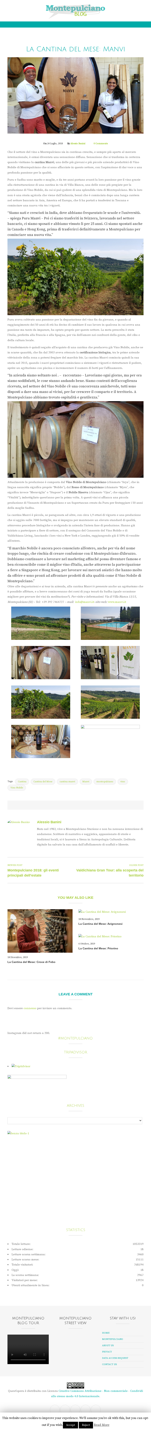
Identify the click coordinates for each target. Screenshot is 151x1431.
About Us (108, 1345)
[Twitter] (14, 6)
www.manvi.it (117, 602)
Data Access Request (115, 1358)
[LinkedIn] (94, 805)
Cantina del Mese (42, 781)
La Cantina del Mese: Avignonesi (100, 923)
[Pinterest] (75, 805)
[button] (142, 6)
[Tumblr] (29, 6)
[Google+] (85, 805)
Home (106, 1332)
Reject (86, 1425)
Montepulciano (112, 1339)
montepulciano (104, 781)
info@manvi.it (84, 602)
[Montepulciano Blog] (75, 11)
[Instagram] (19, 6)
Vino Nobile (80, 41)
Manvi (85, 781)
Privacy (107, 1351)
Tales (66, 41)
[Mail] (24, 6)
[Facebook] (9, 6)
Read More (101, 1425)
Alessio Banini (77, 143)
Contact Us (109, 1364)
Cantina (22, 781)
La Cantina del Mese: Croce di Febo (31, 962)
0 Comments (101, 143)
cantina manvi (67, 781)
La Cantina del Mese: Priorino (98, 948)
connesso (30, 1008)
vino (122, 781)
